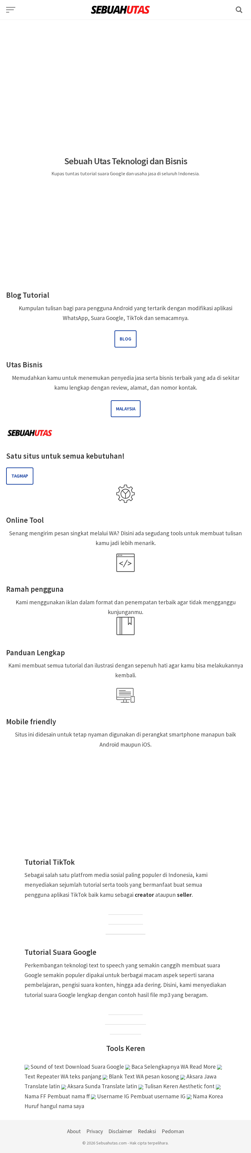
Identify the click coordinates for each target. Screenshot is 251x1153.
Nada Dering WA (125, 1020)
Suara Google (125, 1010)
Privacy (94, 1131)
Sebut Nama (125, 1030)
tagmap (19, 476)
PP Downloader (125, 930)
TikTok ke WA (125, 910)
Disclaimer (120, 1131)
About (74, 1131)
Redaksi (147, 1131)
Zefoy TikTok (125, 920)
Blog (125, 339)
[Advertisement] (125, 62)
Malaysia (125, 409)
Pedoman (173, 1131)
